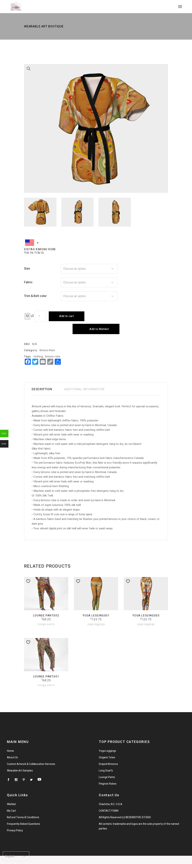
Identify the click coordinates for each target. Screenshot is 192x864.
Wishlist (11, 804)
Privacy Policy (15, 830)
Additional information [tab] (84, 389)
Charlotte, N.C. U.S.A (110, 804)
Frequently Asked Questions (23, 824)
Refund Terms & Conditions (23, 817)
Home (10, 751)
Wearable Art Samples (20, 771)
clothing (38, 357)
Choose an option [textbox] (74, 269)
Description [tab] (42, 389)
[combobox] (89, 269)
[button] (29, 69)
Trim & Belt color (35, 296)
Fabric (28, 282)
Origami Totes (107, 757)
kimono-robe (52, 357)
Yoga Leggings (96, 624)
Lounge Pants (46, 624)
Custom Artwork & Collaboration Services (31, 764)
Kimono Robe (47, 350)
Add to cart (66, 316)
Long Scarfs (106, 771)
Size (27, 269)
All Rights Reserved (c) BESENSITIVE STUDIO (125, 817)
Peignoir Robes (107, 784)
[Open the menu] (180, 6)
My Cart (11, 811)
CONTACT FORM (108, 811)
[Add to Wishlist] (27, 316)
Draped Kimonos (108, 764)
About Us (12, 757)
